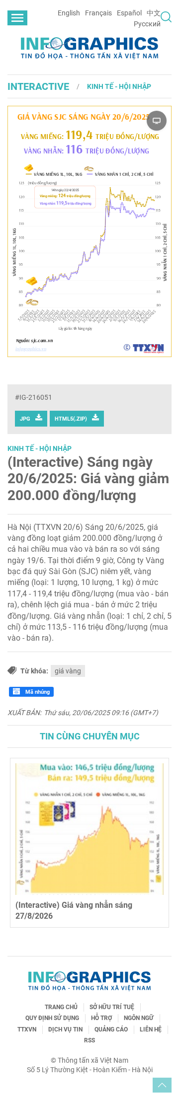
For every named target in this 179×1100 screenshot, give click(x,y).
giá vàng (68, 671)
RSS (89, 1040)
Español (129, 13)
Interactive (38, 86)
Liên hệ (151, 1029)
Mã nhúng (37, 692)
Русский (147, 24)
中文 (154, 13)
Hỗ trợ (101, 1018)
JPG (25, 419)
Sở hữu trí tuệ (112, 1007)
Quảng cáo (111, 1029)
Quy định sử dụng (52, 1018)
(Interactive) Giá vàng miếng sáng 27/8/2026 (89, 910)
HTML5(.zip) (71, 419)
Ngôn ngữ (139, 1018)
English (69, 13)
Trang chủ (61, 1007)
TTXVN (26, 1029)
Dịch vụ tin (65, 1029)
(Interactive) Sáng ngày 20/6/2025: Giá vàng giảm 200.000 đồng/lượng (88, 479)
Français (98, 13)
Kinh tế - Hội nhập (119, 86)
